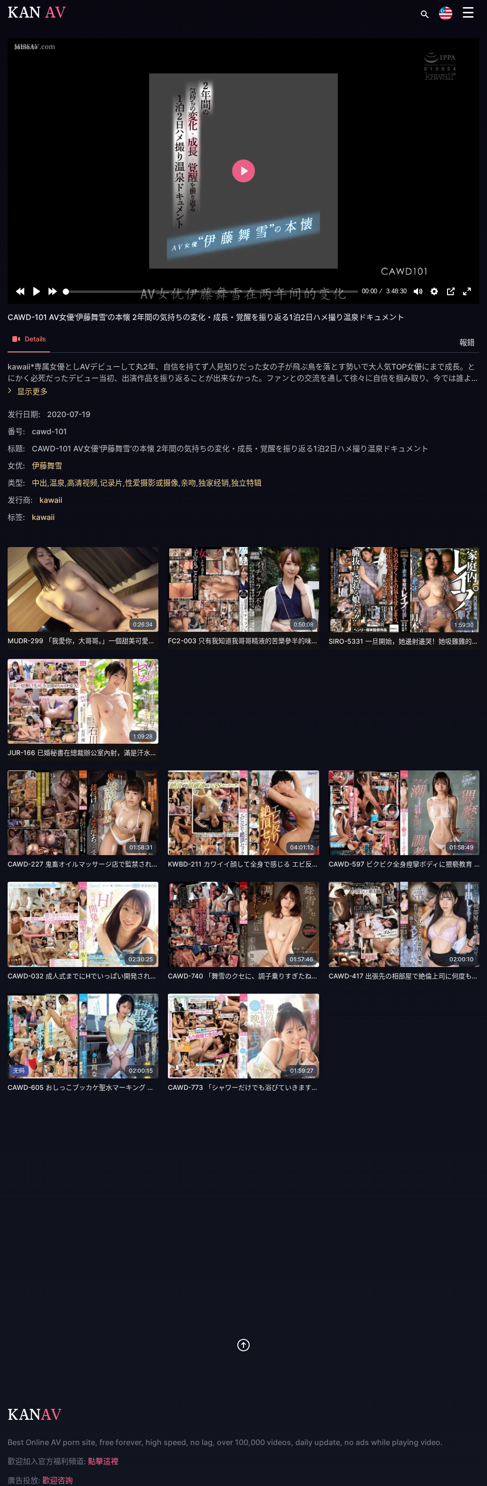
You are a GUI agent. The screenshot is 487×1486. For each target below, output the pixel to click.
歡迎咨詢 (57, 1480)
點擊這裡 (103, 1461)
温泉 (57, 483)
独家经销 (213, 483)
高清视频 (82, 483)
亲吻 (188, 483)
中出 (39, 483)
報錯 (467, 342)
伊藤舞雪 (47, 465)
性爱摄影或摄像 (151, 483)
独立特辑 (246, 483)
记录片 (111, 483)
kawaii (50, 500)
